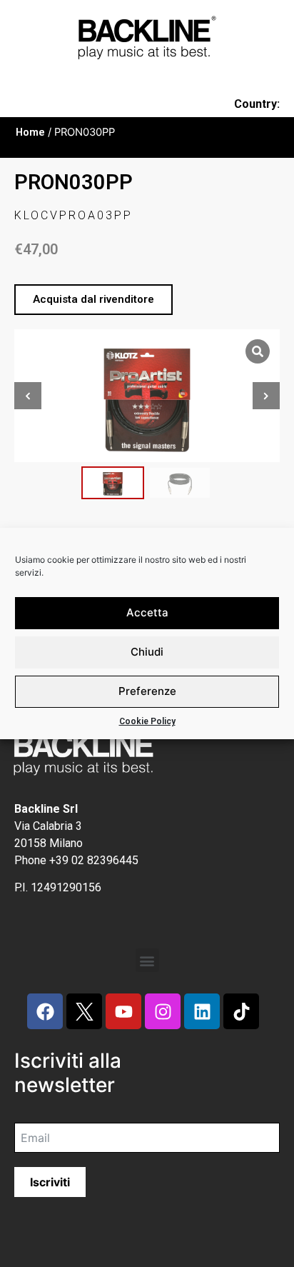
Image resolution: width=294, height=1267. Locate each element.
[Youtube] (123, 1011)
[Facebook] (45, 1011)
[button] (93, 299)
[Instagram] (163, 1011)
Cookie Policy (147, 721)
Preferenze (147, 691)
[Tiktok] (241, 1011)
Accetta (147, 612)
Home (30, 132)
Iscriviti (50, 1182)
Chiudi (147, 651)
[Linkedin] (202, 1011)
